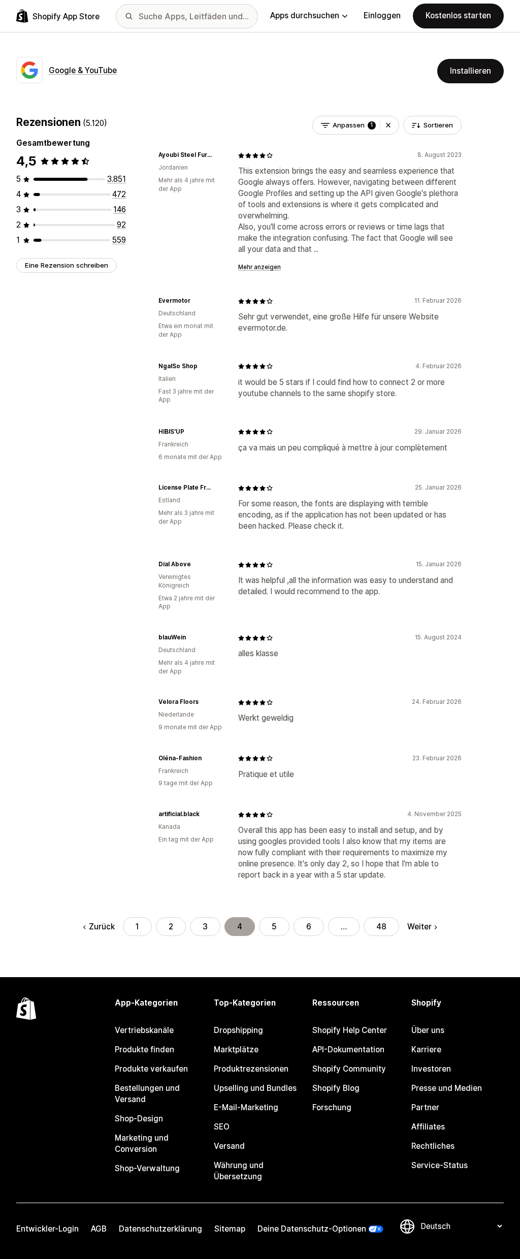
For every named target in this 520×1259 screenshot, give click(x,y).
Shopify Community (349, 1069)
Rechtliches (432, 1146)
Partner (425, 1107)
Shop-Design (139, 1118)
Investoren (431, 1069)
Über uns (427, 1030)
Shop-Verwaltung (147, 1168)
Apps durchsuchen (304, 15)
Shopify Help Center (349, 1030)
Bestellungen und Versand (147, 1093)
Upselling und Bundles (255, 1088)
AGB (99, 1229)
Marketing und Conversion (142, 1143)
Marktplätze (236, 1049)
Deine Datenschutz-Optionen (311, 1229)
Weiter (419, 926)
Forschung (331, 1107)
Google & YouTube (83, 70)
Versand (229, 1146)
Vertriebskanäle (144, 1030)
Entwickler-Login (47, 1229)
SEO (222, 1127)
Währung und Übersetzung (239, 1170)
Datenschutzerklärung (160, 1229)
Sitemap (229, 1229)
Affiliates (428, 1127)
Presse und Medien (446, 1088)
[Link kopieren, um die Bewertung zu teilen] (218, 155)
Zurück (101, 926)
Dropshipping (238, 1030)
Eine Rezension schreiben (66, 265)
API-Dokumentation (348, 1049)
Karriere (426, 1049)
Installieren (470, 71)
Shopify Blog (336, 1088)
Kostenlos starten (458, 15)
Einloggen (382, 15)
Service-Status (439, 1165)
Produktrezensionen (251, 1069)
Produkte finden (144, 1049)
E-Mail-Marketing (246, 1107)
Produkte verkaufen (151, 1069)
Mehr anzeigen (259, 267)
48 (381, 926)
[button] (388, 125)
